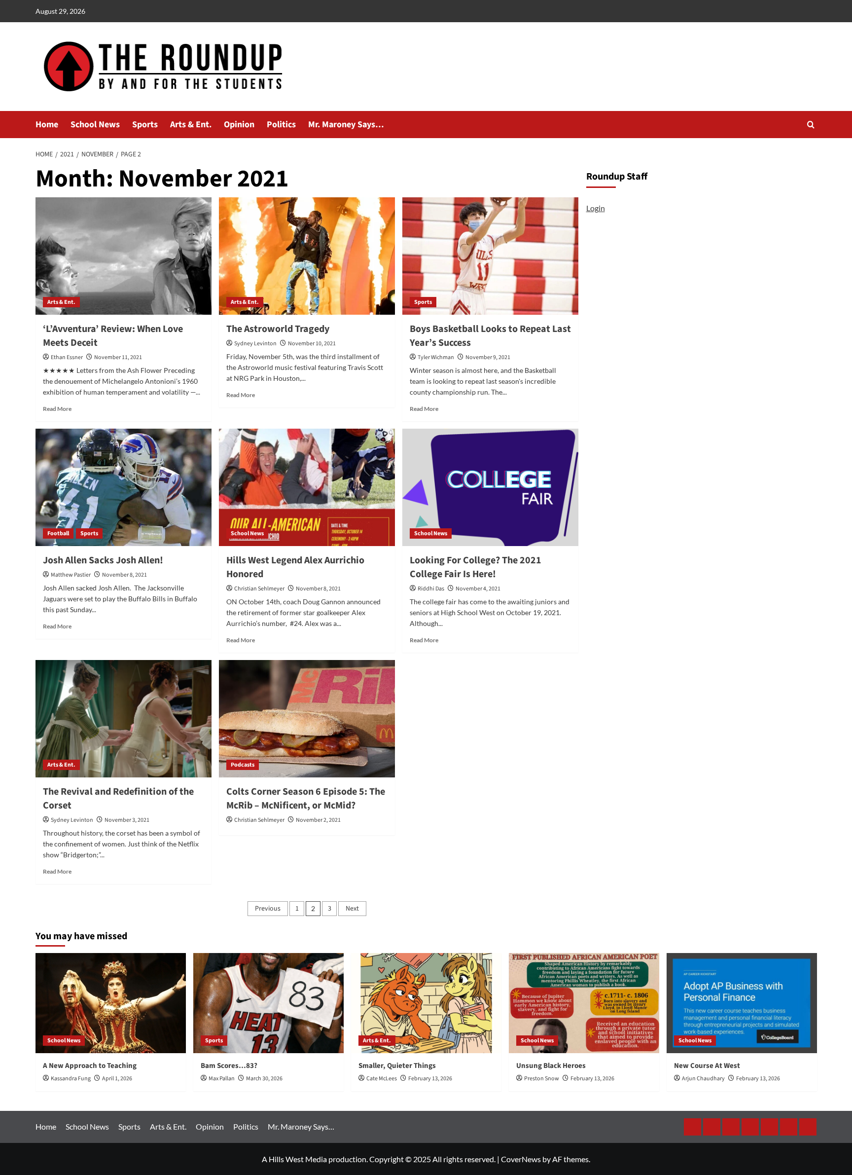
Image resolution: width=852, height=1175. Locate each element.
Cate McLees (381, 1078)
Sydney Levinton (255, 343)
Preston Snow (541, 1078)
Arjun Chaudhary (703, 1078)
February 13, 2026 (430, 1078)
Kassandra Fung (71, 1078)
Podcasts (242, 765)
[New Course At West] (742, 1003)
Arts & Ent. (191, 124)
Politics (281, 124)
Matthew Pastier (71, 575)
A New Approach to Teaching (90, 1066)
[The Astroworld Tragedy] (307, 256)
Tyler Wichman (436, 357)
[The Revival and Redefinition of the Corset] (124, 718)
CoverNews (521, 1159)
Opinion (239, 124)
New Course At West (707, 1066)
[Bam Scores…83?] (268, 1003)
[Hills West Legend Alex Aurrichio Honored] (307, 487)
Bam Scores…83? (229, 1066)
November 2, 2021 (318, 820)
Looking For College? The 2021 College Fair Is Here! (475, 567)
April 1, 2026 (117, 1078)
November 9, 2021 (487, 357)
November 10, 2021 (312, 343)
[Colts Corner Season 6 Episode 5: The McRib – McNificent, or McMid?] (307, 718)
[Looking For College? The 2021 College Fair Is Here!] (490, 487)
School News (95, 124)
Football (58, 533)
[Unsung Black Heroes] (584, 1003)
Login (595, 208)
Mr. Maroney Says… (346, 124)
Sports (145, 124)
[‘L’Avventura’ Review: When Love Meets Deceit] (124, 256)
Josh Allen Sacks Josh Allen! (103, 560)
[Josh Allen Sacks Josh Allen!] (124, 487)
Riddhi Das (431, 589)
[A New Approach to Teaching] (111, 1003)
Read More (57, 408)
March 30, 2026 (264, 1078)
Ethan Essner (67, 357)
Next (352, 909)
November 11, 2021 (118, 357)
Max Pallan (222, 1078)
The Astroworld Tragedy (277, 329)
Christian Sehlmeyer (259, 589)
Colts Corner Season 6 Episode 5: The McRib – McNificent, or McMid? (305, 798)
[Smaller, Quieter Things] (426, 1003)
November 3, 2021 (127, 820)
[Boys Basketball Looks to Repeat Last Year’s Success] (490, 256)
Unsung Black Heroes (551, 1066)
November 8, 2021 (124, 575)
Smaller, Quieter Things (397, 1066)
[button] (811, 124)
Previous (268, 909)
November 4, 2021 (478, 589)
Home (47, 124)
